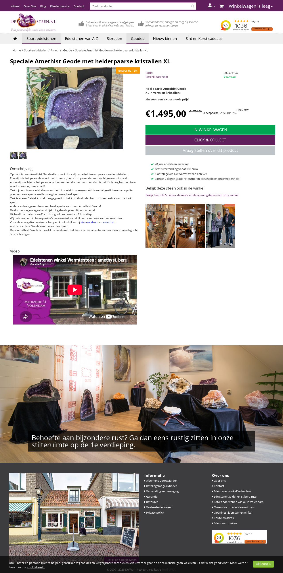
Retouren (152, 502)
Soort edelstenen (41, 38)
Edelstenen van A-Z (81, 38)
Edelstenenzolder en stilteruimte (234, 497)
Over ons (219, 481)
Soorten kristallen (35, 50)
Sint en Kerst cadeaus (204, 38)
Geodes (137, 38)
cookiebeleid (35, 567)
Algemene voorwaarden (161, 481)
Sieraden (114, 38)
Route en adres (223, 518)
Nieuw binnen (165, 38)
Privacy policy (154, 512)
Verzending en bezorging (162, 491)
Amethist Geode (61, 50)
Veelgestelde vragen (158, 507)
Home (17, 50)
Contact (79, 6)
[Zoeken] (193, 6)
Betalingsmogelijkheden (161, 486)
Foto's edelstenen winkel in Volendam (238, 502)
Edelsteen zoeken (225, 523)
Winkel (15, 6)
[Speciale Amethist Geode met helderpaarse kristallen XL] (75, 108)
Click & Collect (210, 140)
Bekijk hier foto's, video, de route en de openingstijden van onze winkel (191, 195)
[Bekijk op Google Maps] (74, 517)
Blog (43, 6)
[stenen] (160, 225)
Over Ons (30, 6)
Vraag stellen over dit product (210, 150)
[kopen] (191, 225)
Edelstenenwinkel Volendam (232, 491)
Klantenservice (59, 6)
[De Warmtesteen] (33, 22)
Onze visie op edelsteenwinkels (233, 507)
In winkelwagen (210, 129)
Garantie (151, 497)
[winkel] (220, 225)
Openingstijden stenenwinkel (232, 512)
